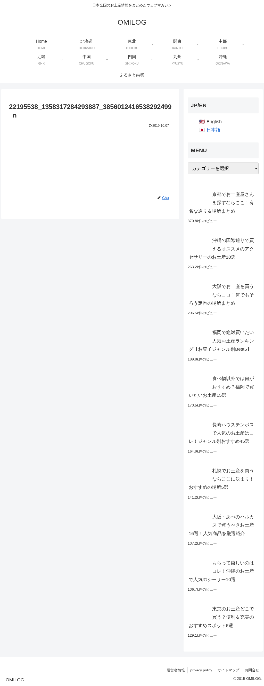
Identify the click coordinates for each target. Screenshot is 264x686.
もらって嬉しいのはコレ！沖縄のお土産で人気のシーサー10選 (221, 571)
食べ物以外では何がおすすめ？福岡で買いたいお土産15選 (221, 387)
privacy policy (201, 670)
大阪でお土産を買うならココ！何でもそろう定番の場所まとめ (221, 295)
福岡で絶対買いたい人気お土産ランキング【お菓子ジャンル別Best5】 (221, 341)
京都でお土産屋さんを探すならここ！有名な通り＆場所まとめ (221, 203)
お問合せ (252, 670)
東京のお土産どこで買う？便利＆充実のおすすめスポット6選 (221, 617)
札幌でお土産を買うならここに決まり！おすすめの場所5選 (221, 479)
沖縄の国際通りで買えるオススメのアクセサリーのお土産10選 (221, 249)
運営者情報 (176, 670)
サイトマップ (228, 670)
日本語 (213, 129)
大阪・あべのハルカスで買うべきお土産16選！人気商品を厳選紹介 (221, 525)
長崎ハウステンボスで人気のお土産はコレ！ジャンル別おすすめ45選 (221, 433)
